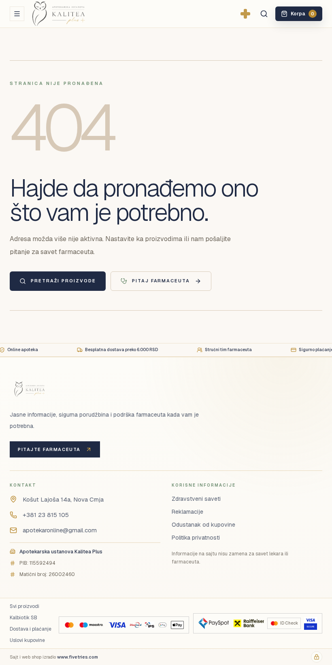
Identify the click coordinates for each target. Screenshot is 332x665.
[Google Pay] (162, 625)
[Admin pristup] (316, 657)
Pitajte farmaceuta (49, 449)
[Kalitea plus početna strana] (71, 14)
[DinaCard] (135, 625)
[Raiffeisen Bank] (248, 623)
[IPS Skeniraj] (149, 625)
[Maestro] (91, 625)
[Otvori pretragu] (264, 13)
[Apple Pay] (177, 625)
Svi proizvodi (24, 606)
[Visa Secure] (310, 623)
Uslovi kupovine (27, 640)
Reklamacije (187, 511)
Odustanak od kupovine (203, 524)
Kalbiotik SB (23, 617)
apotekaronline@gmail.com (60, 530)
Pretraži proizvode (63, 281)
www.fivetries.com (77, 657)
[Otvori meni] (17, 13)
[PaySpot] (213, 623)
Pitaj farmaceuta (161, 281)
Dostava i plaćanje (30, 629)
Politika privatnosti (196, 537)
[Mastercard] (69, 625)
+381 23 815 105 (46, 515)
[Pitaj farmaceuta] (245, 13)
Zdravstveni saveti (196, 498)
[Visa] (117, 625)
